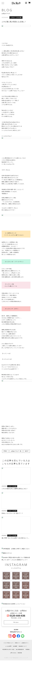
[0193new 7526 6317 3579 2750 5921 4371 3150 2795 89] (16, 594)
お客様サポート (25, 642)
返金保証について (23, 646)
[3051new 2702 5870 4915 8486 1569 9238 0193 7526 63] (6, 575)
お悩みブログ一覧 (16, 451)
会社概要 (15, 646)
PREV (5, 451)
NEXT (26, 451)
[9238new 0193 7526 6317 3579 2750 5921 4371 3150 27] (6, 594)
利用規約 (28, 649)
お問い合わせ (13, 652)
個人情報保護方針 (20, 649)
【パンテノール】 (6, 353)
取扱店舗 (20, 652)
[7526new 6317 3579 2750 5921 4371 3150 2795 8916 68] (25, 594)
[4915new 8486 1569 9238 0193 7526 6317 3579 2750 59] (6, 585)
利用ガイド (17, 642)
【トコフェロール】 (7, 359)
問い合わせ (16, 622)
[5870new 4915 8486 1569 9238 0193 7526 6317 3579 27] (25, 575)
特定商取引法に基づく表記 (8, 649)
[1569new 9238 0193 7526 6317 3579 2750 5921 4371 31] (25, 585)
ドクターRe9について (8, 642)
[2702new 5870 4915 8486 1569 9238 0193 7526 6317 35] (16, 575)
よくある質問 (8, 646)
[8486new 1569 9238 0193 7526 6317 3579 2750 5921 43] (16, 585)
